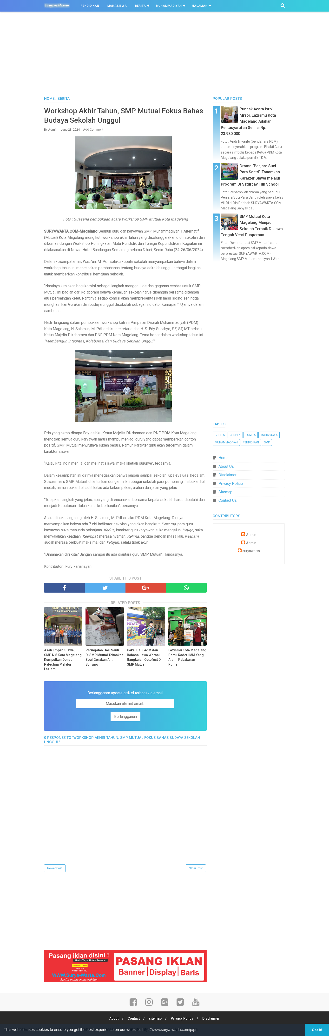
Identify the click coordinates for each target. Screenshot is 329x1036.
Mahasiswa (117, 5)
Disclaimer (227, 475)
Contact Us (227, 500)
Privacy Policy (182, 1018)
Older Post (196, 868)
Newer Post (54, 868)
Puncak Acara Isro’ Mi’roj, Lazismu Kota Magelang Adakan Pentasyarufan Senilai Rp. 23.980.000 (248, 121)
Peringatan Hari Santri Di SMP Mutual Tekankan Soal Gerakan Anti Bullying (104, 657)
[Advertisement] (164, 55)
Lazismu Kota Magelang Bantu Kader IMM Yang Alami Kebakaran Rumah (187, 657)
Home (223, 457)
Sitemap (225, 492)
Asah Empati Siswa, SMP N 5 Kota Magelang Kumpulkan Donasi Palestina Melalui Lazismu (63, 659)
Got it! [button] (317, 1030)
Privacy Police (230, 483)
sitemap (155, 1018)
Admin (251, 535)
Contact (134, 1018)
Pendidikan (90, 5)
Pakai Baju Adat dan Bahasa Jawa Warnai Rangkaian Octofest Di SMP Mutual (144, 657)
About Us (226, 466)
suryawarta (251, 551)
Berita (140, 5)
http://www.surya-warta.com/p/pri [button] (169, 1030)
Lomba (251, 435)
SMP (267, 442)
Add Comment (93, 129)
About (113, 1018)
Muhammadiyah (169, 5)
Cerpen (235, 435)
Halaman (200, 5)
